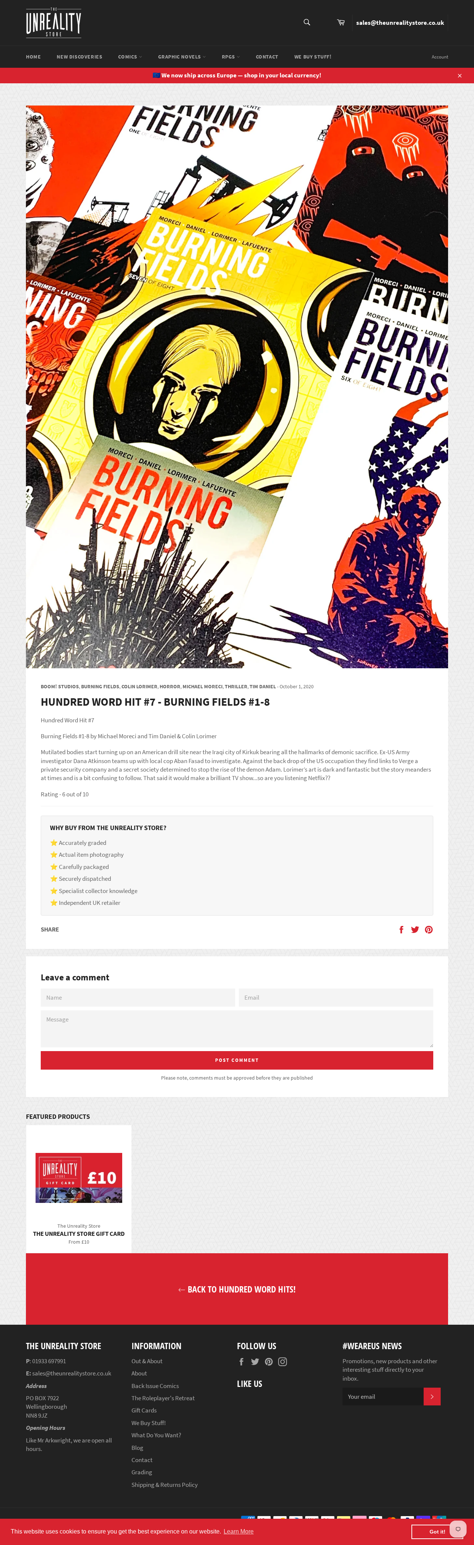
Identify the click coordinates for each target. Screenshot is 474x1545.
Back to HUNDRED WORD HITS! (241, 1289)
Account (440, 57)
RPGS (229, 56)
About (139, 1373)
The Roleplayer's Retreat (163, 1398)
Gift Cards (144, 1410)
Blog (137, 1448)
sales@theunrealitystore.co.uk (400, 23)
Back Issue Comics (155, 1386)
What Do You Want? (156, 1435)
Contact (267, 56)
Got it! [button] (437, 1532)
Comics (128, 56)
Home (33, 56)
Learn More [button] (239, 1531)
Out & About (147, 1361)
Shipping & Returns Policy (164, 1485)
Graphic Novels (180, 56)
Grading (141, 1472)
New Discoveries (79, 56)
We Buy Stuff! (313, 56)
